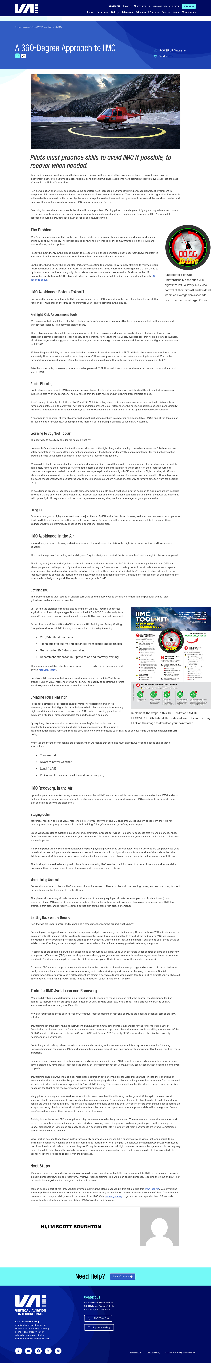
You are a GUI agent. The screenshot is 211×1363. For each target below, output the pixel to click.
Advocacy (127, 12)
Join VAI (187, 6)
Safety (115, 12)
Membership (189, 12)
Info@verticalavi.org (100, 1327)
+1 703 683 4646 (100, 1318)
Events (166, 12)
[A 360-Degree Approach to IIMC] (17, 55)
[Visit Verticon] (114, 6)
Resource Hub (28, 27)
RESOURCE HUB (143, 6)
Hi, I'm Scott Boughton (71, 1227)
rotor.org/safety (47, 669)
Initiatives (102, 12)
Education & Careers (147, 12)
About (90, 12)
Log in (128, 6)
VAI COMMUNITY (160, 6)
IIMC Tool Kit (152, 1188)
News (176, 12)
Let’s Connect (121, 1276)
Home (17, 27)
